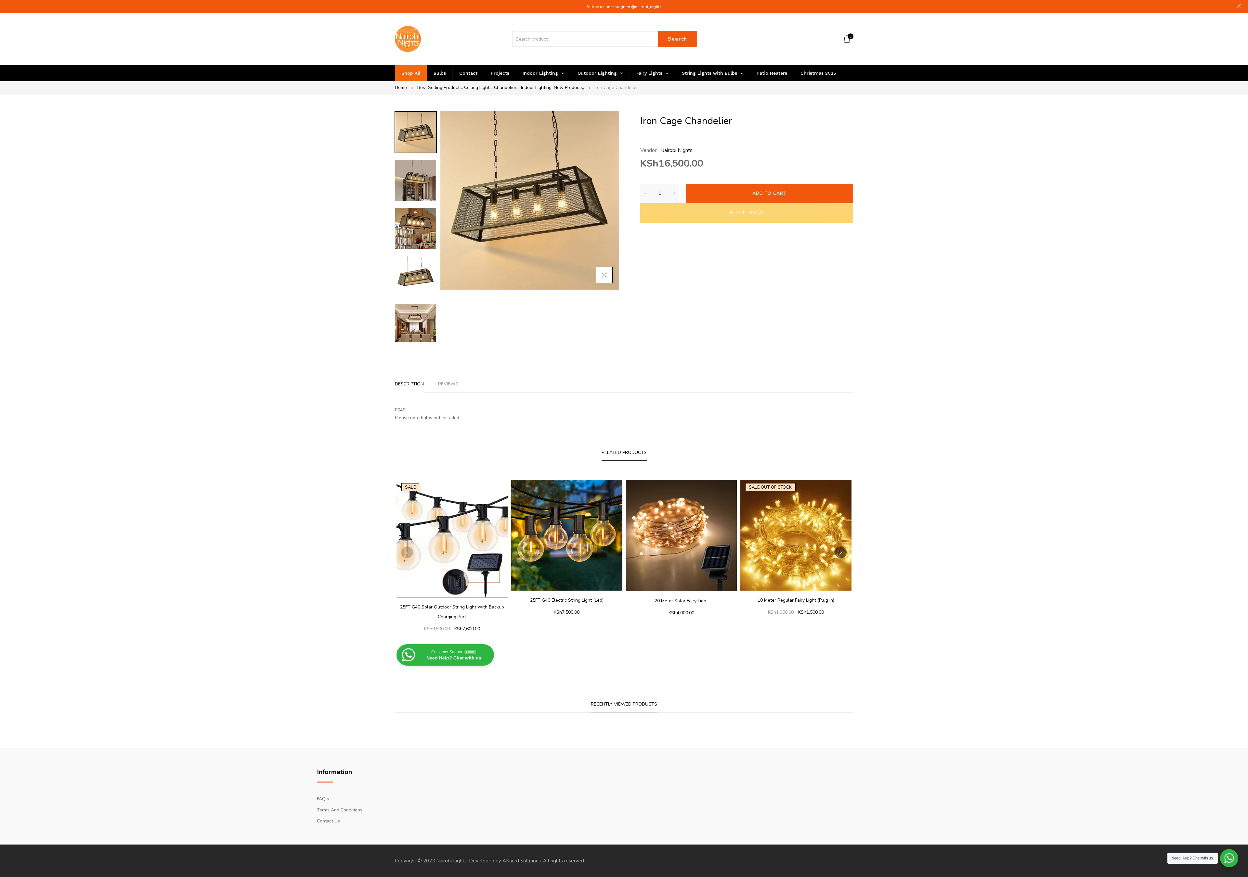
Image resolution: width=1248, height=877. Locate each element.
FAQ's (323, 799)
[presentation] (407, 552)
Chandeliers (507, 87)
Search (677, 39)
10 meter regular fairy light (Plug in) (796, 600)
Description (409, 384)
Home (401, 87)
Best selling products (440, 87)
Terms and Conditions (339, 810)
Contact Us (328, 821)
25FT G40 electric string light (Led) (567, 600)
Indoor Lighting (536, 87)
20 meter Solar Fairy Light (681, 601)
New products (569, 87)
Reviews (448, 384)
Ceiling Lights (478, 87)
